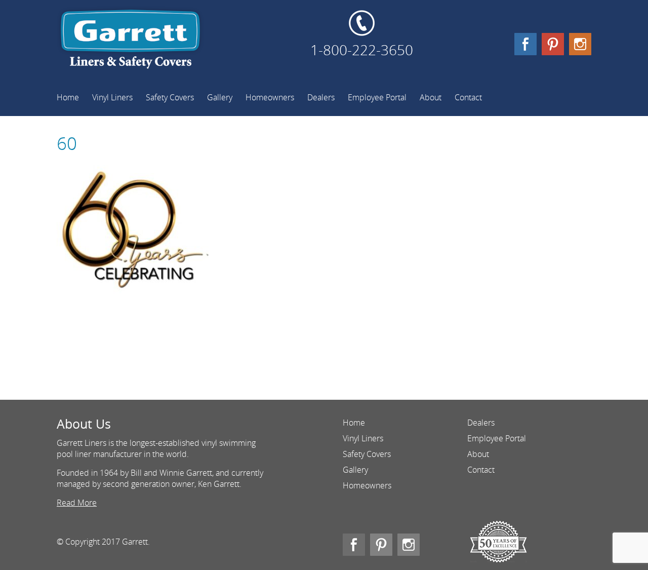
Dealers (321, 97)
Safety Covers (170, 97)
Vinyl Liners (112, 97)
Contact (468, 97)
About (430, 97)
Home (68, 97)
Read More (77, 502)
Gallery (219, 97)
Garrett (130, 43)
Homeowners (270, 97)
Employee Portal (377, 97)
